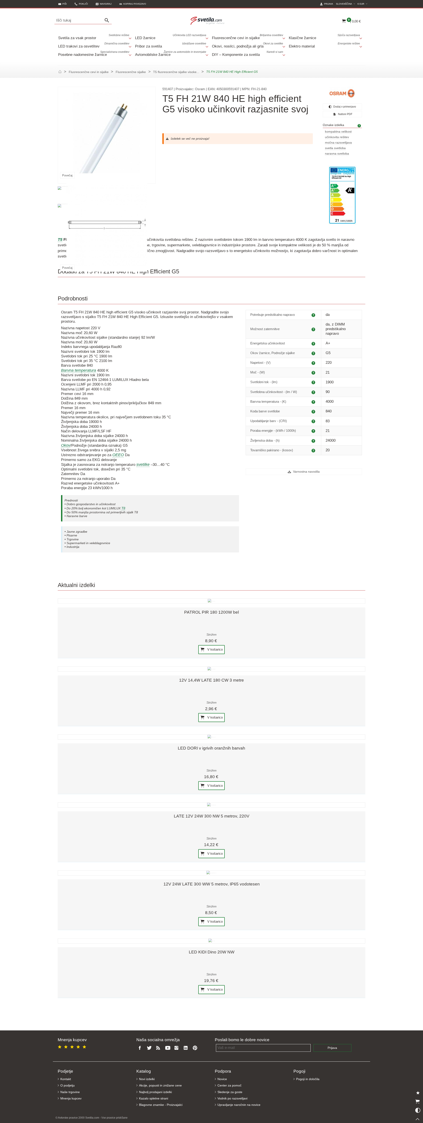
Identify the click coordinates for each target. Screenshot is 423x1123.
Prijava (332, 1048)
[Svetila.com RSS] (159, 1048)
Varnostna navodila (306, 471)
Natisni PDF (344, 114)
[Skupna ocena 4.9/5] (73, 1046)
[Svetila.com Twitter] (150, 1048)
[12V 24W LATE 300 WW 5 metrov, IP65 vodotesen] (211, 873)
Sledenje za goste (229, 1092)
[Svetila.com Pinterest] (196, 1048)
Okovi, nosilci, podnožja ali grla (247, 45)
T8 (123, 508)
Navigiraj (105, 4)
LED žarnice (170, 37)
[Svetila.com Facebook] (141, 1048)
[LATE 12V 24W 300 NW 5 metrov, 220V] (211, 805)
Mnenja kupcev (71, 1098)
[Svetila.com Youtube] (168, 1048)
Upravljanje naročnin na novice (238, 1105)
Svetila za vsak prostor (93, 37)
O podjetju (67, 1085)
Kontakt (65, 1079)
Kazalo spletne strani (153, 1098)
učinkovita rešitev (337, 137)
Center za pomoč (229, 1085)
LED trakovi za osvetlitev (93, 45)
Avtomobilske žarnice (170, 53)
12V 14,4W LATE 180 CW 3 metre (211, 680)
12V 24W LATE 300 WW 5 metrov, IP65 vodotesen (211, 884)
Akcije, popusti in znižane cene (160, 1085)
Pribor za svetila (170, 45)
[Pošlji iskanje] (107, 20)
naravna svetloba (337, 153)
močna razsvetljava (338, 142)
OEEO (118, 455)
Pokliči (83, 4)
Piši (64, 4)
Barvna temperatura (78, 370)
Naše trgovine (70, 1092)
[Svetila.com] (208, 20)
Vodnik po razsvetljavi (232, 1098)
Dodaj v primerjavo (344, 106)
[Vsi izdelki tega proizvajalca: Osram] (342, 93)
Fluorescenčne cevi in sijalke (247, 37)
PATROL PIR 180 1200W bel (211, 612)
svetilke (143, 464)
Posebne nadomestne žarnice (93, 53)
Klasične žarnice (324, 37)
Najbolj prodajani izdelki (155, 1092)
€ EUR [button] (363, 3)
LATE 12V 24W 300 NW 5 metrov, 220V (211, 816)
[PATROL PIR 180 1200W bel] (211, 601)
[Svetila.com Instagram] (177, 1048)
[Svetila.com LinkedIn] (187, 1048)
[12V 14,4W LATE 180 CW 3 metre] (211, 669)
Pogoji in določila (307, 1079)
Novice (222, 1079)
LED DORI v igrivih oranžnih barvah (211, 748)
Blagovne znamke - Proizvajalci (160, 1105)
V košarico (214, 649)
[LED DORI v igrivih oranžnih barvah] (211, 737)
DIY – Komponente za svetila (247, 53)
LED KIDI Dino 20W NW (211, 952)
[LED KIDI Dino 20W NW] (211, 940)
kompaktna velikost (338, 131)
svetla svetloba (335, 148)
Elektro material (324, 45)
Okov (65, 445)
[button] (132, 4)
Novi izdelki (147, 1079)
